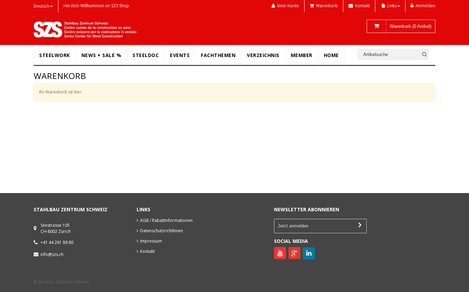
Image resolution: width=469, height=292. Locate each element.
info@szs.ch (52, 254)
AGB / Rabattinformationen (166, 220)
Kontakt (147, 251)
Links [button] (392, 6)
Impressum (151, 241)
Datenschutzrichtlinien (161, 231)
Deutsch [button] (41, 6)
